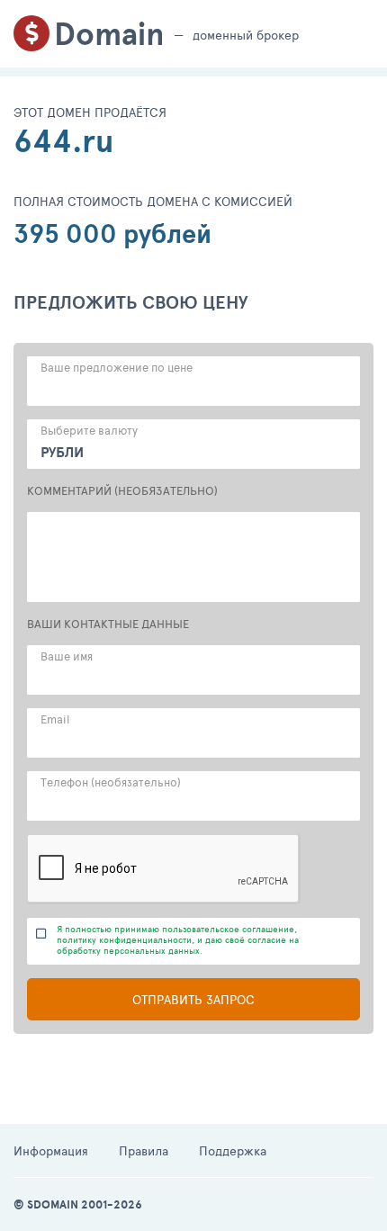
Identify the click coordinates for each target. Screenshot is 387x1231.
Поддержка (232, 1150)
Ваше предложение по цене (116, 367)
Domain (109, 33)
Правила (143, 1150)
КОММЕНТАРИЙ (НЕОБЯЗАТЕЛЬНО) (122, 490)
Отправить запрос (193, 999)
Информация (51, 1150)
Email (54, 719)
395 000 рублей (113, 233)
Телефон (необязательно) (110, 782)
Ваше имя (66, 656)
